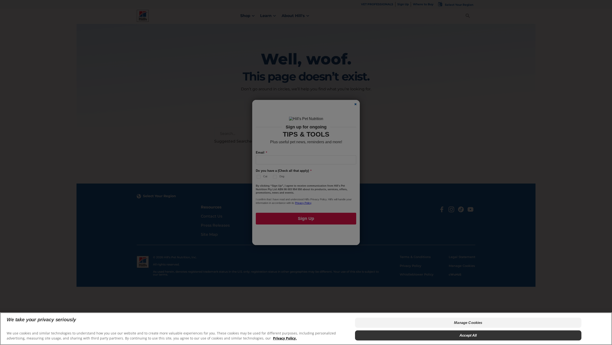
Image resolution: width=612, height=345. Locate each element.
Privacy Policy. (285, 338)
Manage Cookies (468, 323)
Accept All (468, 335)
